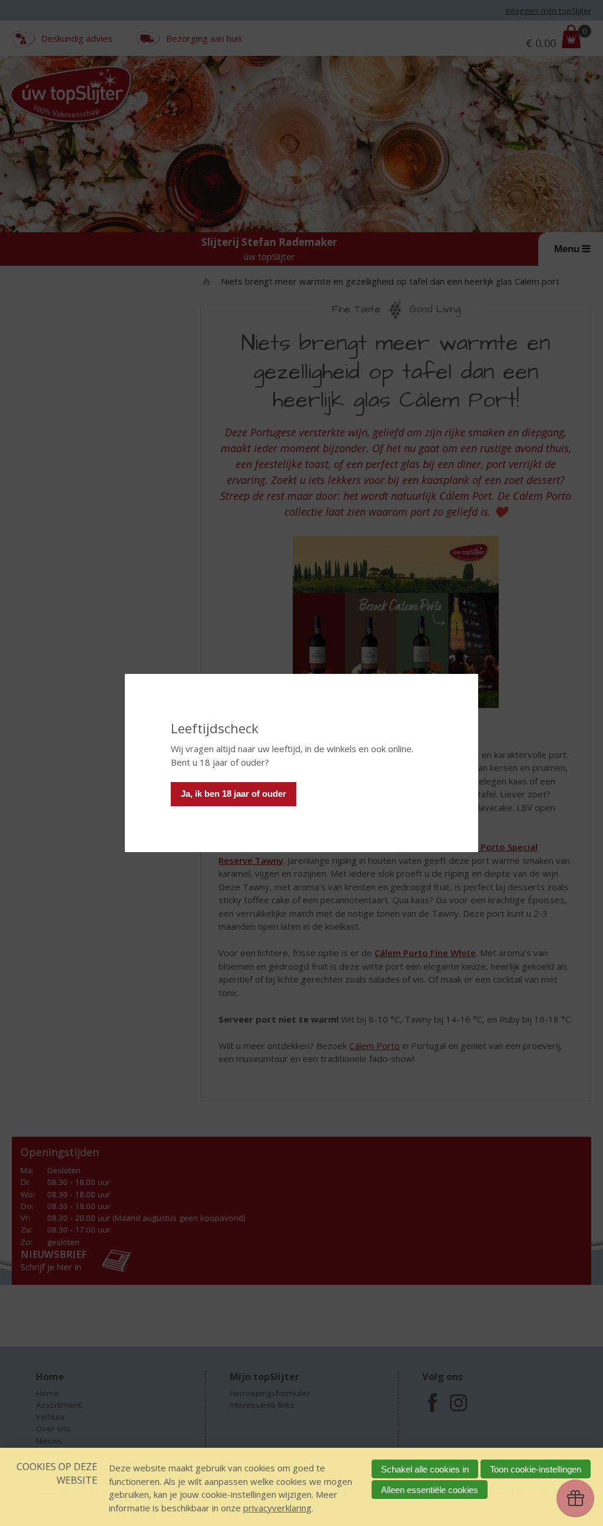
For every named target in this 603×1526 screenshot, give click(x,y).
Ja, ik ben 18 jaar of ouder (233, 794)
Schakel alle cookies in (425, 1469)
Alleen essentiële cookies (429, 1490)
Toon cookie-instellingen (535, 1469)
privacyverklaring (277, 1508)
